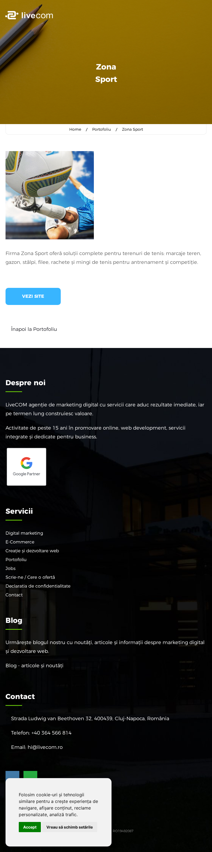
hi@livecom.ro (45, 747)
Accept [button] (29, 827)
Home (75, 129)
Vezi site (33, 296)
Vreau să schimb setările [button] (69, 827)
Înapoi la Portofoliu (34, 329)
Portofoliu (101, 129)
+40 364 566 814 (51, 733)
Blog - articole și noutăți (34, 666)
